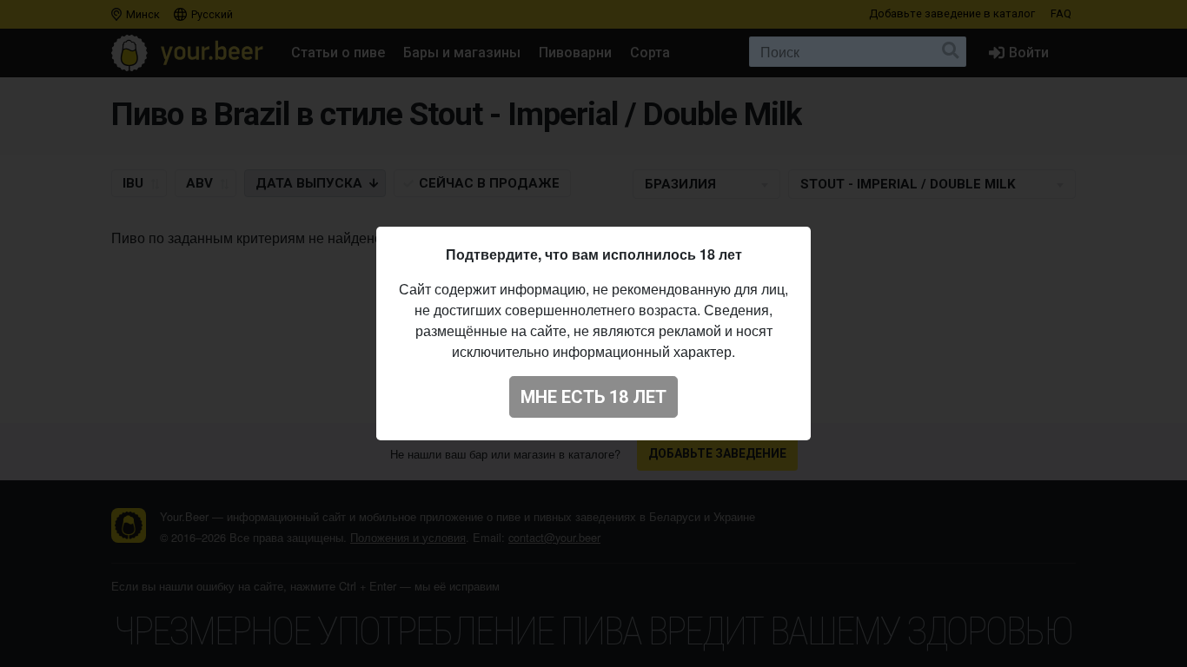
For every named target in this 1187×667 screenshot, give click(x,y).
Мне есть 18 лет (593, 396)
